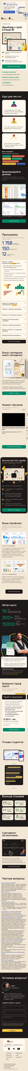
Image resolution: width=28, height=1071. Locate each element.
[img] (10, 1041)
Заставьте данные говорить (11, 674)
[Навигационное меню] (26, 18)
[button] (14, 510)
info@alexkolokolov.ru (18, 1044)
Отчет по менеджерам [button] (9, 574)
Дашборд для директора (15, 672)
